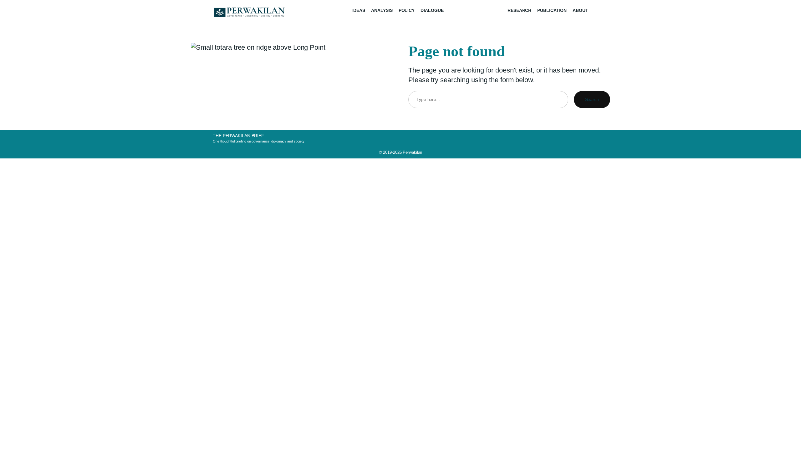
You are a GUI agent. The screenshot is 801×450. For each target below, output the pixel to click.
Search (592, 99)
